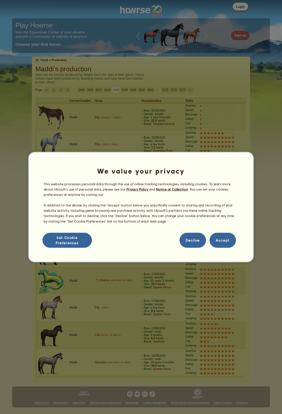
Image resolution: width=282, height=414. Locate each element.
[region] (141, 207)
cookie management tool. (124, 194)
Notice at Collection (172, 189)
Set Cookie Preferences (67, 240)
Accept (223, 240)
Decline (193, 240)
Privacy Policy (137, 189)
